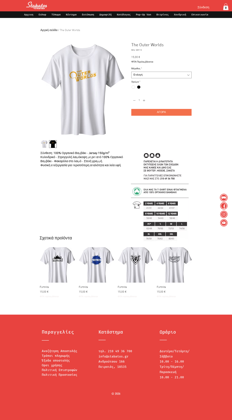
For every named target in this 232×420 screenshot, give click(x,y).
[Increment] (144, 100)
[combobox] (161, 75)
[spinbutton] (139, 100)
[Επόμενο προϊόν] (197, 265)
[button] (226, 6)
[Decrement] (134, 100)
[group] (116, 274)
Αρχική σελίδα (48, 30)
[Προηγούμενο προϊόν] (35, 265)
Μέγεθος (136, 68)
